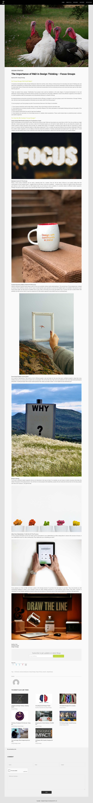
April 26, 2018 (14, 77)
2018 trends (16, 671)
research (44, 671)
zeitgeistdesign (50, 671)
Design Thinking (39, 671)
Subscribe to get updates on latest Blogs (46, 653)
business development (24, 671)
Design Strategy (17, 70)
